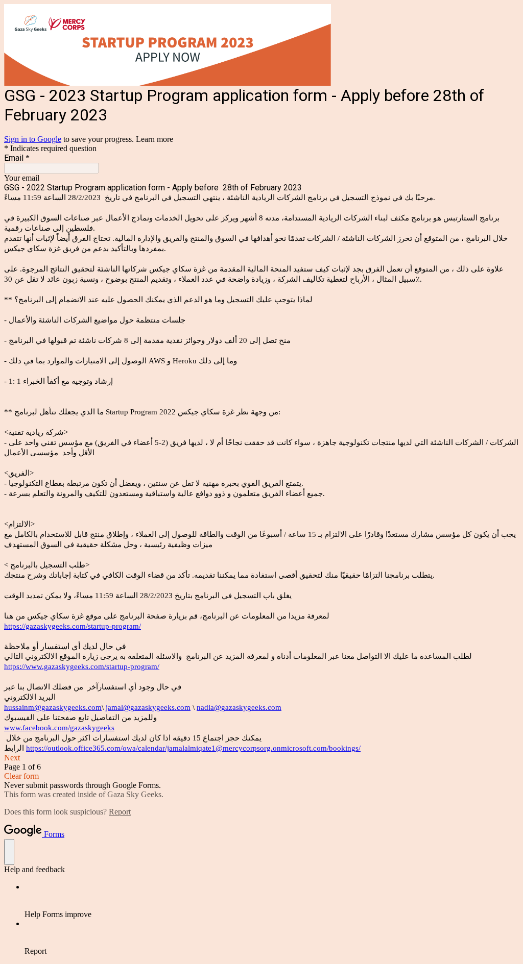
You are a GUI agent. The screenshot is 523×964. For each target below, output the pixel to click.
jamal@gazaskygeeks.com (148, 707)
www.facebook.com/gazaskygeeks (59, 728)
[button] (261, 757)
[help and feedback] (9, 852)
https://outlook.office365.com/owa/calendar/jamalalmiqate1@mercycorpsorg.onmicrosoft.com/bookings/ (193, 748)
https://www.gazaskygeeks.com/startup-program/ (81, 666)
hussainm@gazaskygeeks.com (53, 707)
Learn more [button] (154, 139)
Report (120, 811)
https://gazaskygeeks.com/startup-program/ (72, 626)
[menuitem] (272, 900)
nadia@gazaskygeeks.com (239, 707)
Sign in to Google (32, 139)
